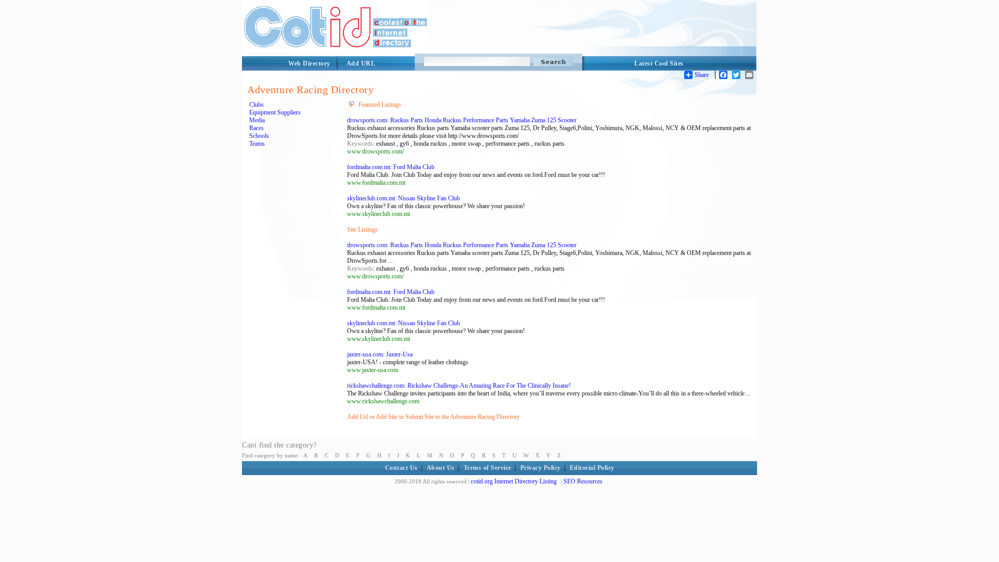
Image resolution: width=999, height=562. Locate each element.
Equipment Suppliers (275, 112)
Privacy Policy (540, 467)
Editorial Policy (592, 467)
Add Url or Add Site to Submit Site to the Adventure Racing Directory (433, 416)
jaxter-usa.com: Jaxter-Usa (380, 354)
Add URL (361, 63)
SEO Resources (583, 481)
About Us (441, 467)
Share (702, 75)
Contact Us (401, 467)
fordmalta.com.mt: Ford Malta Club (390, 167)
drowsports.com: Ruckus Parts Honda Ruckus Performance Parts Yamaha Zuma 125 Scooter (462, 120)
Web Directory (309, 63)
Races (256, 128)
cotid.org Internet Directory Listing (514, 481)
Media (257, 120)
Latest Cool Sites (659, 63)
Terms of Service (487, 467)
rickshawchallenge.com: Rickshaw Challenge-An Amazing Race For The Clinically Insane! (459, 385)
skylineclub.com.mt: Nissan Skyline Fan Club (403, 198)
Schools (259, 135)
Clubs (256, 104)
